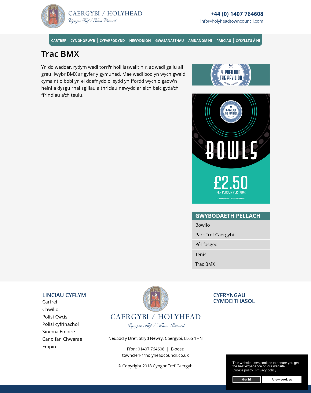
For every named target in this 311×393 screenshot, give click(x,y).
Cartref (49, 301)
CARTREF (58, 40)
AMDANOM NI (200, 40)
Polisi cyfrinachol (60, 324)
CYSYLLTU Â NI (248, 40)
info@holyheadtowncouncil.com (231, 21)
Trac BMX (205, 264)
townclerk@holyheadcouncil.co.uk (155, 355)
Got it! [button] (246, 379)
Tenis (200, 254)
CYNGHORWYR (82, 40)
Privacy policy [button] (265, 370)
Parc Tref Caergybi (214, 234)
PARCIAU (223, 40)
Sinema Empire (58, 331)
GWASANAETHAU (169, 40)
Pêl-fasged (206, 244)
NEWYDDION (140, 40)
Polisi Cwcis (54, 316)
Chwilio (50, 309)
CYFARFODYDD (112, 40)
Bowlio (202, 225)
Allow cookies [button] (282, 379)
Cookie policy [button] (243, 370)
